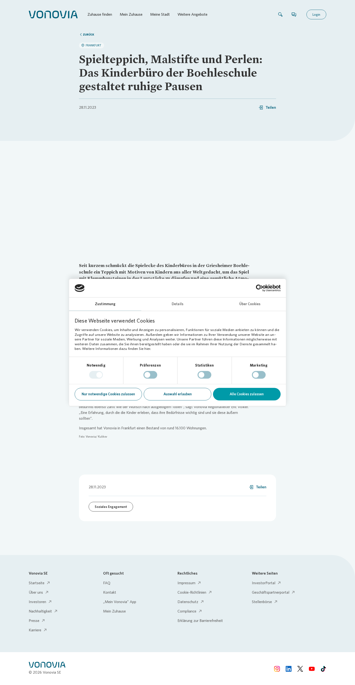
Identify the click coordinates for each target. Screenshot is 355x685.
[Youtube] (312, 668)
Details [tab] (177, 304)
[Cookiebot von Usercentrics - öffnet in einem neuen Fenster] (259, 288)
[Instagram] (277, 668)
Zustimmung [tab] (105, 304)
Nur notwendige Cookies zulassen (108, 394)
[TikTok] (323, 668)
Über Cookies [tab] (249, 304)
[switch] (150, 375)
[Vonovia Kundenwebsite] (53, 14)
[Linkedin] (288, 668)
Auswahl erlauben (177, 394)
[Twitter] (300, 668)
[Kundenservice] (294, 14)
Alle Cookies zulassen (247, 394)
